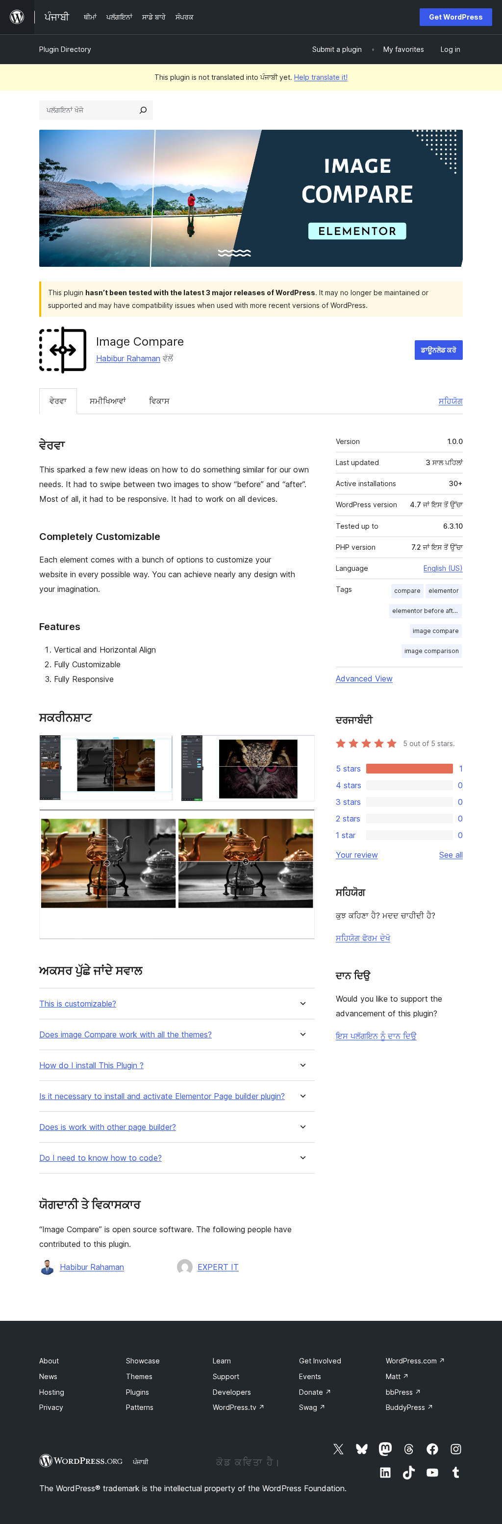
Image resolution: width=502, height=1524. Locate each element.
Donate (315, 1392)
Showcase (143, 1361)
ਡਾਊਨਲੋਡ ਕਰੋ (438, 350)
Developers (232, 1392)
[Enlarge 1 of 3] (160, 748)
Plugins (137, 1392)
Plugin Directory (65, 49)
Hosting (51, 1392)
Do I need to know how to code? (100, 1158)
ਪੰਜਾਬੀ (141, 1462)
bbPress (403, 1392)
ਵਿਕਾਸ (159, 401)
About (49, 1361)
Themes (139, 1376)
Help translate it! (321, 77)
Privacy (51, 1407)
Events (310, 1376)
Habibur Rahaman (128, 358)
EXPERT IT (218, 1267)
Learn (222, 1361)
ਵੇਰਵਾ (58, 401)
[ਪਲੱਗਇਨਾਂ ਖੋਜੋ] (143, 110)
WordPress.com (415, 1361)
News (48, 1376)
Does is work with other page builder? (107, 1127)
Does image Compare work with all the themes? (125, 1034)
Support (226, 1376)
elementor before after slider (427, 610)
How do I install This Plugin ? (91, 1065)
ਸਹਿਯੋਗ (451, 401)
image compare (436, 630)
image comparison (431, 651)
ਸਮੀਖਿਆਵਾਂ (108, 401)
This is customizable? (77, 1003)
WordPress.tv (239, 1407)
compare (407, 590)
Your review (357, 855)
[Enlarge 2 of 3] (301, 748)
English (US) (443, 568)
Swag (312, 1407)
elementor (443, 590)
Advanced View (364, 678)
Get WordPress (456, 17)
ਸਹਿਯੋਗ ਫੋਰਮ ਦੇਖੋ (363, 938)
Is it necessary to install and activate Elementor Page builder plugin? (162, 1096)
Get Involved (320, 1361)
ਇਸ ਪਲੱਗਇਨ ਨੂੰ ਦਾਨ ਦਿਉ (376, 1036)
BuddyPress (409, 1407)
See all (451, 855)
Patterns (139, 1407)
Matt (397, 1376)
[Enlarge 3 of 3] (301, 822)
